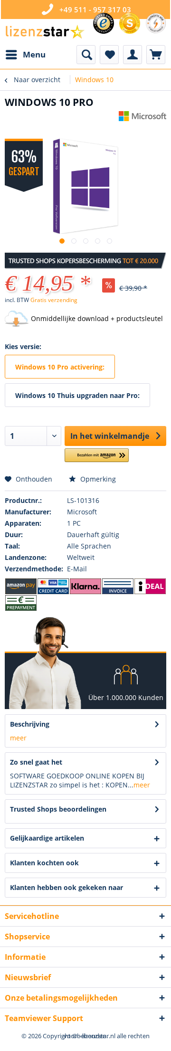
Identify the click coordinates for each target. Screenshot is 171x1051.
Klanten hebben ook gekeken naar (66, 887)
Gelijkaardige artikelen (47, 838)
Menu (34, 54)
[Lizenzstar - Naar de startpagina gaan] (45, 32)
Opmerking (97, 478)
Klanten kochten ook (44, 862)
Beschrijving (29, 724)
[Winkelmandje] (155, 54)
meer (18, 737)
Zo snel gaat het (36, 762)
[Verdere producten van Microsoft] (142, 119)
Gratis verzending (53, 300)
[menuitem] (25, 54)
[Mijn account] (132, 54)
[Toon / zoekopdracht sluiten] (85, 54)
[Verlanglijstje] (109, 54)
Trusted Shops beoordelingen (58, 809)
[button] (97, 459)
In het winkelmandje (109, 436)
